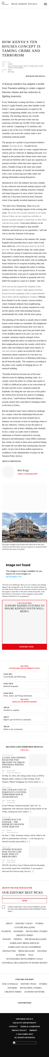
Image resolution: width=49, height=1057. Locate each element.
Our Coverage (10, 984)
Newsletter (9, 951)
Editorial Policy (24, 1019)
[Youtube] (22, 969)
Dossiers (18, 931)
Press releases (26, 951)
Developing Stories (37, 931)
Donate (7, 939)
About (9, 924)
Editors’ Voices (24, 924)
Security (10, 64)
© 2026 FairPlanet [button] (24, 1034)
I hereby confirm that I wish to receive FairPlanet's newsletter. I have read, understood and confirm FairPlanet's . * (27, 909)
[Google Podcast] (43, 969)
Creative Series (24, 935)
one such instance (9, 351)
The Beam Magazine (35, 939)
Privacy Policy (19, 1030)
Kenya (10, 69)
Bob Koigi (11, 72)
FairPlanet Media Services (24, 943)
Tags (30, 955)
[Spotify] (32, 969)
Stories (39, 924)
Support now (26, 647)
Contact (13, 1026)
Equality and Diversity (24, 1023)
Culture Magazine (24, 927)
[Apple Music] (37, 969)
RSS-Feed (42, 951)
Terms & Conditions (30, 1026)
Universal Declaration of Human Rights (24, 963)
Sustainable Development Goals (24, 959)
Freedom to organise (11, 710)
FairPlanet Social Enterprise (24, 947)
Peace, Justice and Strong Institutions (18, 696)
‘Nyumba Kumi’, (16, 146)
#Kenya (25, 66)
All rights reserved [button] (24, 1038)
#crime (10, 66)
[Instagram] (11, 969)
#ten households (18, 67)
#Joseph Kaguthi (18, 66)
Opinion (17, 939)
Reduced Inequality (11, 686)
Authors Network (34, 992)
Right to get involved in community (17, 720)
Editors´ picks (28, 984)
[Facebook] (6, 969)
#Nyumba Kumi (33, 66)
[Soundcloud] (27, 969)
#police (41, 66)
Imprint (33, 1030)
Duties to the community (13, 729)
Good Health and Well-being (15, 677)
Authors (20, 955)
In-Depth (6, 931)
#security (10, 67)
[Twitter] (16, 969)
